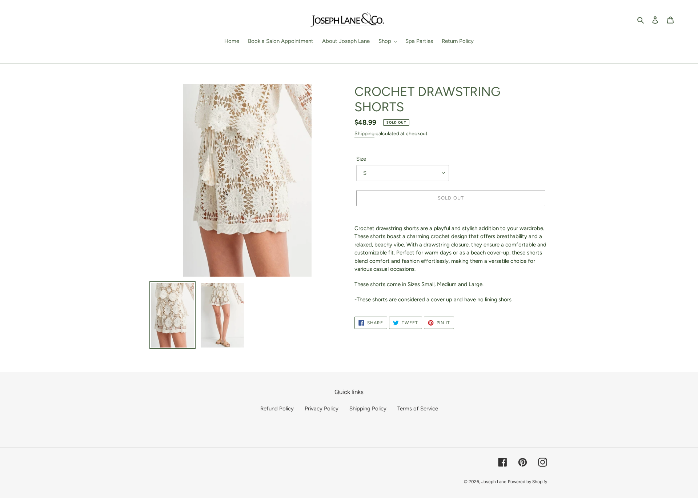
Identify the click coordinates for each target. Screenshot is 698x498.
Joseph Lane (493, 481)
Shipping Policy (367, 408)
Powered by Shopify (527, 481)
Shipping (364, 133)
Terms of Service (417, 408)
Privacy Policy (321, 408)
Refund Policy (277, 408)
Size (361, 159)
